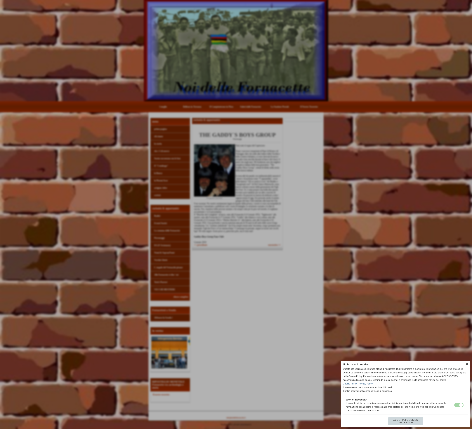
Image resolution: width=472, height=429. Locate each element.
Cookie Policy (350, 383)
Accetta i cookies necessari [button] (405, 421)
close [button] (467, 364)
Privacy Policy (366, 383)
